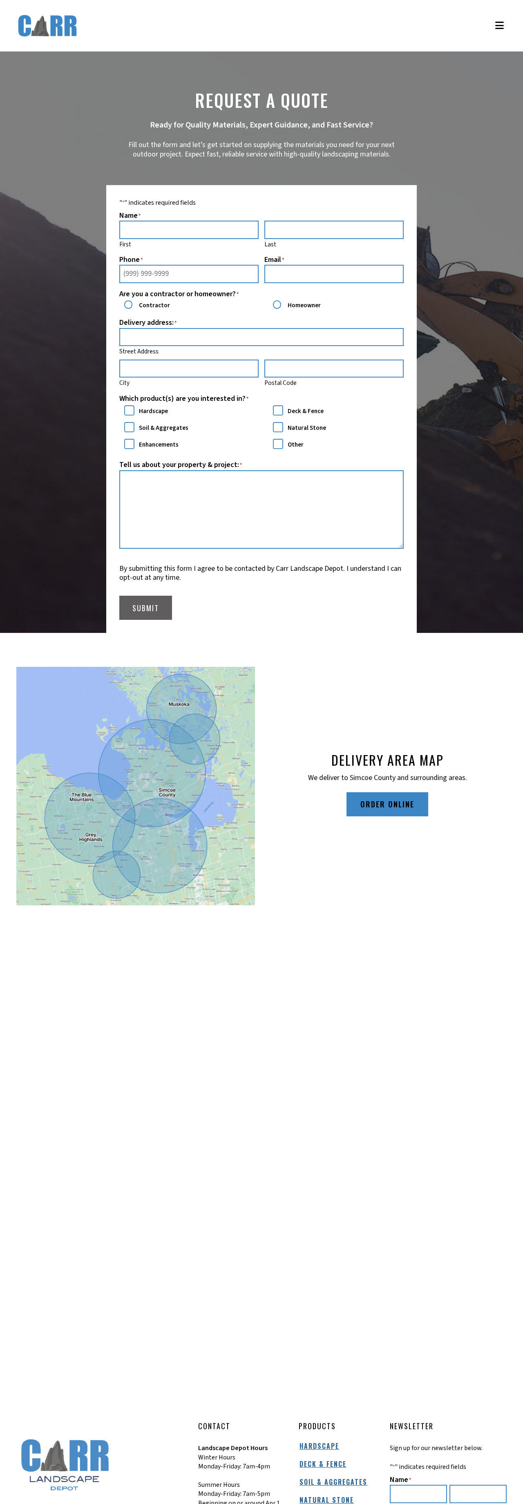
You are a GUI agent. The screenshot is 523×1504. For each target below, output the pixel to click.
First (125, 244)
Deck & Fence (306, 411)
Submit (145, 607)
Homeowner (304, 305)
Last (270, 244)
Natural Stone (307, 428)
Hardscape (153, 411)
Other (296, 444)
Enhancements (159, 444)
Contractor (154, 305)
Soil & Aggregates (163, 428)
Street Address (139, 351)
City (124, 382)
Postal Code (280, 382)
